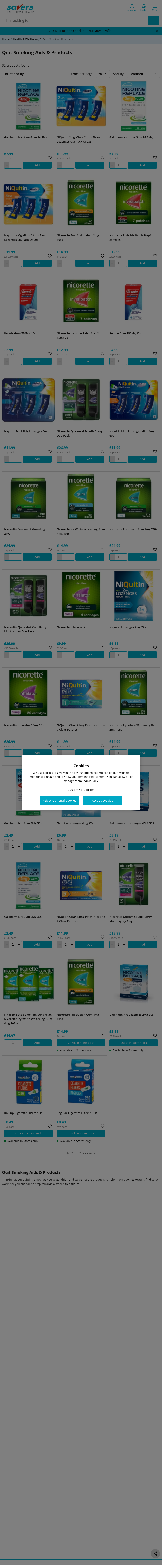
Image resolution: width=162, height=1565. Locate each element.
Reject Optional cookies (59, 800)
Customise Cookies (81, 789)
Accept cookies (102, 800)
